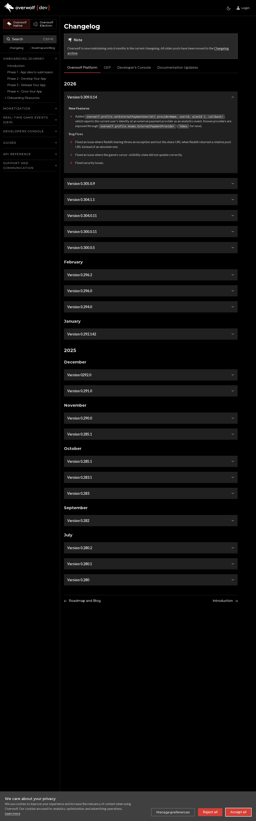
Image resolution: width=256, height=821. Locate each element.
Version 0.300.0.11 (82, 231)
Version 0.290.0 (79, 418)
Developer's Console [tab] (134, 67)
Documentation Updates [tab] (177, 67)
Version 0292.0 (79, 375)
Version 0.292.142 (81, 334)
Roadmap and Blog (43, 47)
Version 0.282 (78, 520)
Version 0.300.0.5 (81, 247)
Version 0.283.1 (79, 477)
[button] (30, 59)
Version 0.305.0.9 (81, 183)
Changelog (16, 47)
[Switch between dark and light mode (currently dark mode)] (229, 8)
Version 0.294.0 (79, 307)
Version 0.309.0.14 (82, 97)
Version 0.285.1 (79, 434)
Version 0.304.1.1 (81, 199)
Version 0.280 (78, 580)
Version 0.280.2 (79, 548)
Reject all (210, 812)
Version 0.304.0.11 (82, 215)
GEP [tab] (107, 67)
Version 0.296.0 (79, 291)
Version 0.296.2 (79, 275)
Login (245, 8)
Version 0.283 (78, 493)
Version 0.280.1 (79, 564)
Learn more (12, 813)
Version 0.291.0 (79, 391)
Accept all (238, 812)
